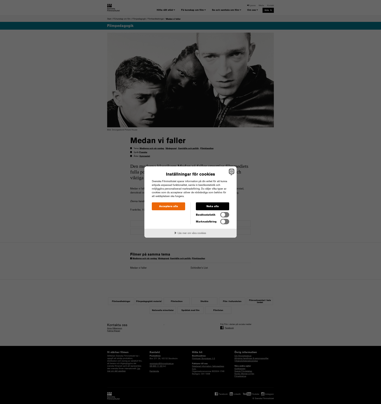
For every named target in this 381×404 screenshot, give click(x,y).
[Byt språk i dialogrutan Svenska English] (231, 172)
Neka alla (212, 206)
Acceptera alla (168, 206)
